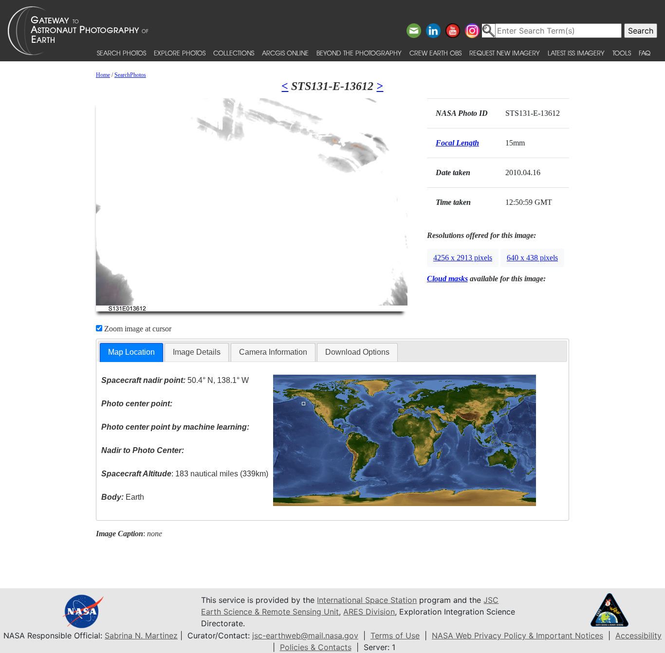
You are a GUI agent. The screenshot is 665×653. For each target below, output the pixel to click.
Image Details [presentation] (197, 352)
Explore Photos (179, 52)
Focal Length (457, 143)
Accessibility (638, 635)
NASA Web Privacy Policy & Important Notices (517, 635)
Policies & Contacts (315, 647)
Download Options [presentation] (357, 352)
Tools (621, 52)
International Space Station (367, 600)
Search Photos (121, 52)
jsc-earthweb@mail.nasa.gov (305, 635)
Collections (233, 52)
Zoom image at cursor (136, 329)
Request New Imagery (504, 52)
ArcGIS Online (285, 52)
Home (103, 75)
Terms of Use (395, 635)
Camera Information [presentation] (273, 352)
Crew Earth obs (435, 52)
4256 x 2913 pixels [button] (462, 258)
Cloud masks (447, 278)
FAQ (644, 52)
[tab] (131, 352)
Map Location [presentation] (131, 352)
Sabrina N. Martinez (141, 635)
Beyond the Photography (359, 52)
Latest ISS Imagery (576, 52)
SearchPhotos (130, 75)
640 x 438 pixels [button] (532, 258)
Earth (122, 497)
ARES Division (369, 612)
